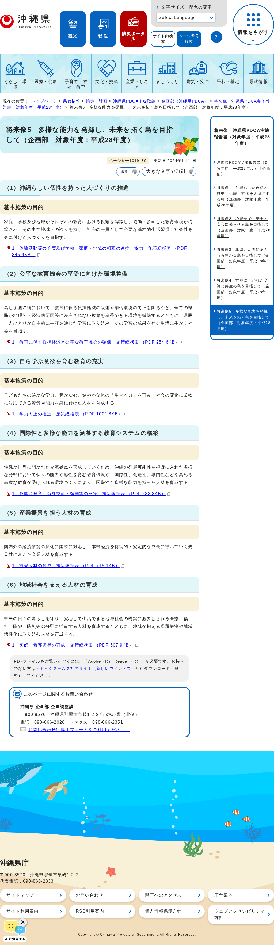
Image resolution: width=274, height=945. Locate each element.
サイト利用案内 (22, 911)
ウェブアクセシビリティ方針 (239, 914)
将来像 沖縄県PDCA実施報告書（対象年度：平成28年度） (242, 137)
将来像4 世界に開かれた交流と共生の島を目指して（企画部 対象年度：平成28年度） (243, 289)
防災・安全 (197, 81)
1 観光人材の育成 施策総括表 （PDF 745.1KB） (66, 565)
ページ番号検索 (189, 39)
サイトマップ (20, 895)
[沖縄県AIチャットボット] (15, 930)
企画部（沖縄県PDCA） (184, 101)
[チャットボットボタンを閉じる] (22, 922)
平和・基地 (228, 81)
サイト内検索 (163, 39)
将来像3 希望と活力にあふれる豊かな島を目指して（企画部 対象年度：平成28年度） (243, 258)
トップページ (45, 101)
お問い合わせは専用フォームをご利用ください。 (79, 729)
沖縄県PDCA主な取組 (134, 101)
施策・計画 (97, 101)
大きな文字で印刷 (165, 171)
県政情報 (258, 81)
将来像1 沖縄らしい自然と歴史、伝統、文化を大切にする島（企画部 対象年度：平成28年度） (243, 196)
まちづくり (167, 81)
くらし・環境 (15, 84)
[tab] (163, 39)
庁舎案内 (223, 895)
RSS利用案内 (90, 911)
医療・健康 (45, 81)
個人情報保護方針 (163, 911)
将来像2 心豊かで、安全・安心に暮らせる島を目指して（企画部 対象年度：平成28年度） (244, 227)
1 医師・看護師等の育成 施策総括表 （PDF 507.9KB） (73, 645)
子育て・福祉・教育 (76, 84)
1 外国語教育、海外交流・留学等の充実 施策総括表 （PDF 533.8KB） (89, 493)
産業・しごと (137, 84)
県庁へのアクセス (163, 895)
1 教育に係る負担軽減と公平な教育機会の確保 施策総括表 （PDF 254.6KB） (96, 342)
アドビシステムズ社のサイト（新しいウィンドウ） (85, 668)
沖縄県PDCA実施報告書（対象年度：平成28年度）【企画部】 (244, 168)
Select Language (177, 17)
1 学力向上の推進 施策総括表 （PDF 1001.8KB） (67, 414)
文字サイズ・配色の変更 (186, 7)
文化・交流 (106, 81)
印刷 (124, 171)
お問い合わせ (89, 895)
